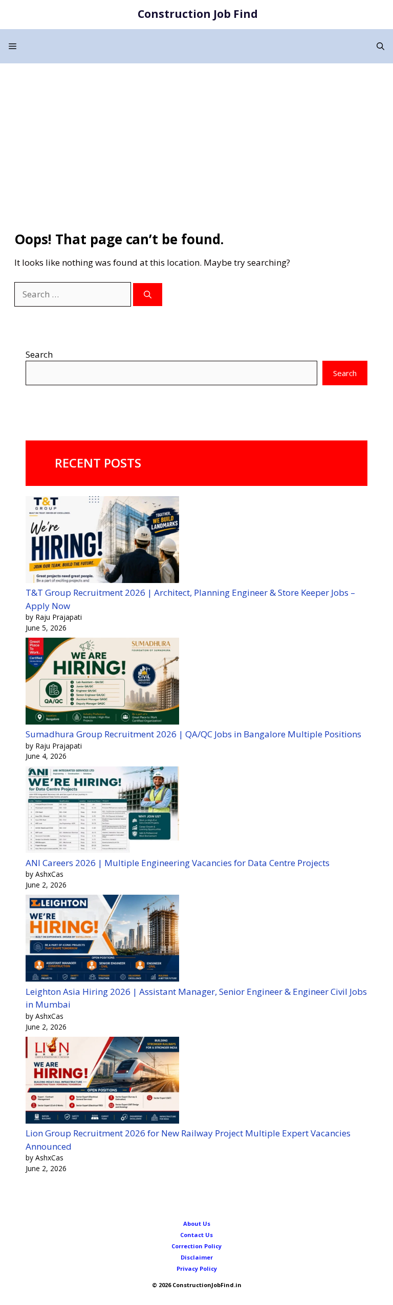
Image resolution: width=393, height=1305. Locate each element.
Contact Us (196, 1235)
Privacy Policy (197, 1268)
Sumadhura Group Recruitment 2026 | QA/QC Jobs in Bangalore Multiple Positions (193, 734)
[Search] (147, 294)
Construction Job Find (198, 14)
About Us (196, 1223)
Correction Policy (196, 1246)
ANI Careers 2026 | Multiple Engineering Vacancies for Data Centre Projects (178, 863)
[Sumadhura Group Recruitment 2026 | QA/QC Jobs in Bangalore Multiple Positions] (102, 683)
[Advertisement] (196, 140)
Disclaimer (197, 1257)
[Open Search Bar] (380, 46)
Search (39, 354)
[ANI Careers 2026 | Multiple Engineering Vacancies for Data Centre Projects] (102, 811)
